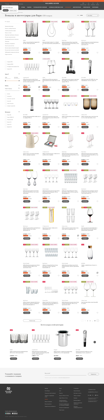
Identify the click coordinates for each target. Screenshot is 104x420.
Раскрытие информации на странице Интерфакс (64, 404)
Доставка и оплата (77, 393)
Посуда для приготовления (40, 7)
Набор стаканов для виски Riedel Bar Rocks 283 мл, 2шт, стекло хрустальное (19, 352)
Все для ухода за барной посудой (12, 47)
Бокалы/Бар (68, 7)
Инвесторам (61, 410)
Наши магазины (77, 390)
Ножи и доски (86, 7)
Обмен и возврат (77, 395)
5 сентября (26, 52)
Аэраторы (7, 41)
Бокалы (46, 399)
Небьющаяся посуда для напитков (12, 52)
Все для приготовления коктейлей (12, 50)
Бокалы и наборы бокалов (10, 28)
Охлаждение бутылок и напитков (11, 39)
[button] (95, 342)
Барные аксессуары (9, 26)
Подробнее (13, 358)
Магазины (21, 3)
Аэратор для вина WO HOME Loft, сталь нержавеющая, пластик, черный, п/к (84, 352)
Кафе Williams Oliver (63, 398)
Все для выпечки (48, 404)
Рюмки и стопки (8, 32)
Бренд (6, 85)
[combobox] (92, 15)
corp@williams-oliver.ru (92, 398)
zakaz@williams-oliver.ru (93, 392)
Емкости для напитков (9, 45)
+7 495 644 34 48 (91, 389)
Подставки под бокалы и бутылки (12, 35)
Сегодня (65, 52)
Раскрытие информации (64, 407)
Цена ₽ (7, 74)
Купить (46, 52)
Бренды (23, 7)
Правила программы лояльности (78, 403)
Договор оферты (77, 400)
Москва (7, 4)
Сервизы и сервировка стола (56, 7)
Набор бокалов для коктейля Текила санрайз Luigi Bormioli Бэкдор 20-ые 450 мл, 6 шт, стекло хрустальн (40, 352)
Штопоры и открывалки (10, 43)
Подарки (29, 7)
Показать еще (32, 320)
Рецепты (61, 393)
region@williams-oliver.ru (92, 401)
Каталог (8, 21)
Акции (60, 388)
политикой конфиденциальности (64, 377)
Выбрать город (13, 10)
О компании (76, 388)
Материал (7, 112)
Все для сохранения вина (10, 37)
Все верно (6, 10)
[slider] (5, 80)
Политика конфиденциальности (78, 407)
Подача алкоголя (8, 54)
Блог (60, 390)
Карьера (75, 398)
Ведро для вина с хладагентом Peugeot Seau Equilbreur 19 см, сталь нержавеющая (63, 352)
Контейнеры (47, 390)
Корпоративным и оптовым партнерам (63, 401)
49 (95, 320)
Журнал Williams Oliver (64, 395)
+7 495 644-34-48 (14, 3)
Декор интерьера (77, 7)
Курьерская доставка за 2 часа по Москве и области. (52, 0)
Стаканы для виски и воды (10, 30)
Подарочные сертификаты (50, 406)
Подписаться (93, 374)
